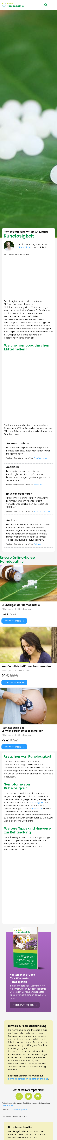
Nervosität (36, 808)
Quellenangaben (18, 1109)
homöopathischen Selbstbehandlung (28, 1078)
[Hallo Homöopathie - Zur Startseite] (13, 5)
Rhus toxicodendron (42, 511)
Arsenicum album (41, 458)
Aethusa (37, 544)
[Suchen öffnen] (45, 5)
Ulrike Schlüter (7, 1105)
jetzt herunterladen (23, 1004)
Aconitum (38, 484)
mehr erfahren (13, 620)
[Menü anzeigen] (52, 5)
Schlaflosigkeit (35, 802)
